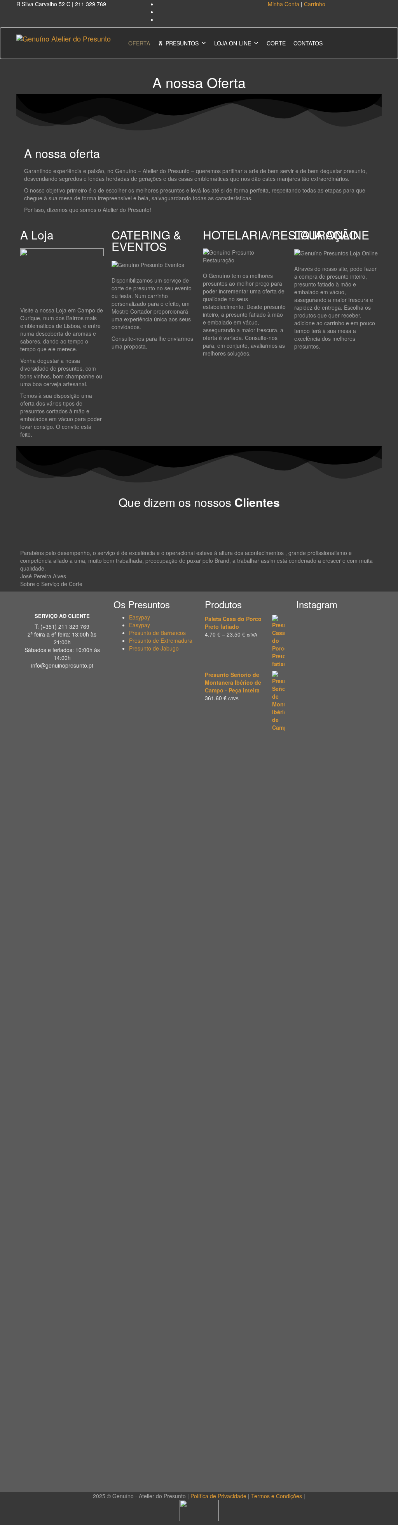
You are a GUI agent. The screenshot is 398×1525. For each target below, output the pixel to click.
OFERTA (139, 43)
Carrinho (314, 4)
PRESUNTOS (182, 43)
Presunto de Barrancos (157, 633)
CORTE (276, 43)
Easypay (139, 617)
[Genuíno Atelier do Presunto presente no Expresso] (364, 1378)
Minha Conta (283, 4)
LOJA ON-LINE (232, 43)
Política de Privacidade (218, 1496)
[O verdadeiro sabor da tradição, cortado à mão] (336, 707)
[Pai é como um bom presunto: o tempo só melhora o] (364, 870)
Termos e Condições (276, 1496)
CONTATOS (308, 43)
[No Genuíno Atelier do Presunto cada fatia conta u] (308, 1405)
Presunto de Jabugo (154, 648)
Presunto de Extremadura (160, 640)
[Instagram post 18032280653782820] (336, 1343)
